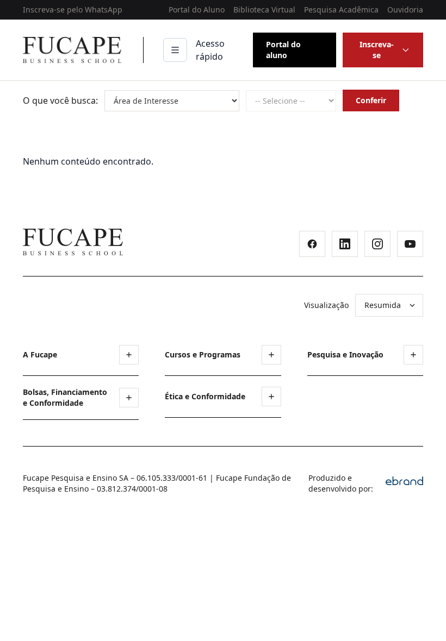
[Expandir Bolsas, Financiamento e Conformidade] (129, 397)
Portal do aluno (283, 49)
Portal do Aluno (197, 9)
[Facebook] (312, 244)
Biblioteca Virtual (264, 9)
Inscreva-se (377, 49)
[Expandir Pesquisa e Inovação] (413, 355)
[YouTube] (410, 244)
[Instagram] (377, 244)
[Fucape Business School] (73, 242)
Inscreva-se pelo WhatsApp (72, 9)
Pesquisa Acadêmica (341, 9)
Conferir (371, 100)
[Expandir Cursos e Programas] (271, 355)
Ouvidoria (405, 9)
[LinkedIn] (345, 244)
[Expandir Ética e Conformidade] (271, 396)
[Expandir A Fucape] (129, 355)
